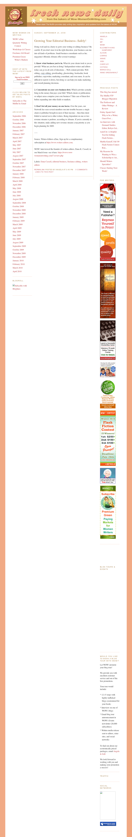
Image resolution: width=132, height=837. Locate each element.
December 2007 (19, 170)
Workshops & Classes (21, 49)
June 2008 (17, 191)
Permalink (39, 170)
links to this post (44, 172)
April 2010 (17, 271)
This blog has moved (108, 92)
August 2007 (18, 155)
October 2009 (18, 249)
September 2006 (19, 116)
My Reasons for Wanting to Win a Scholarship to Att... (109, 154)
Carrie (103, 56)
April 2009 (17, 228)
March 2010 (18, 267)
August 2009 (18, 242)
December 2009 (19, 256)
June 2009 (17, 235)
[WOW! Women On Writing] (108, 819)
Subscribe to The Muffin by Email (19, 102)
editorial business (59, 161)
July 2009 (17, 238)
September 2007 (19, 159)
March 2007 (18, 137)
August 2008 (18, 199)
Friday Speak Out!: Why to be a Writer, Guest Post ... (109, 115)
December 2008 (19, 213)
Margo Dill (105, 70)
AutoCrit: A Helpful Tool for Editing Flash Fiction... (108, 134)
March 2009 (18, 224)
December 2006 (19, 126)
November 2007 (19, 166)
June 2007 (17, 148)
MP (101, 42)
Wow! (102, 45)
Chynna (104, 67)
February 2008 (19, 177)
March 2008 (18, 181)
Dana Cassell (46, 161)
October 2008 (18, 206)
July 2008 (17, 195)
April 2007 (17, 141)
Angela (103, 36)
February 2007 (19, 134)
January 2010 (18, 260)
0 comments (81, 170)
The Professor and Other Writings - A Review (108, 105)
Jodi (102, 61)
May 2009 (17, 231)
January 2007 (18, 130)
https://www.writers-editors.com (60, 142)
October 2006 (18, 119)
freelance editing (74, 161)
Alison (103, 53)
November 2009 (19, 253)
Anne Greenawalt (109, 73)
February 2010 (19, 264)
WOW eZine (18, 39)
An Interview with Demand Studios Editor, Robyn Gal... (109, 125)
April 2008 (17, 184)
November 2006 (19, 123)
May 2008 (17, 188)
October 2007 (18, 163)
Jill (102, 39)
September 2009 (19, 246)
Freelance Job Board (21, 53)
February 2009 (19, 220)
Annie (103, 58)
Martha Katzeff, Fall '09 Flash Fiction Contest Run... (109, 144)
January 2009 (18, 217)
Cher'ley (104, 64)
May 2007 (17, 144)
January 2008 (18, 173)
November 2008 (19, 210)
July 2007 (17, 152)
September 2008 (19, 202)
